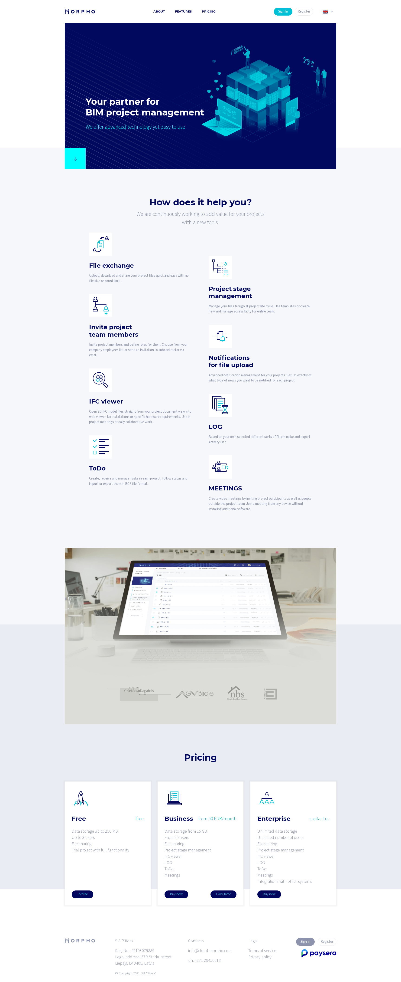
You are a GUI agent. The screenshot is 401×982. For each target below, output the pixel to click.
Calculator (223, 894)
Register (304, 11)
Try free (82, 894)
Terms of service (262, 951)
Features (183, 11)
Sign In (283, 11)
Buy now (176, 894)
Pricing (209, 11)
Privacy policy (260, 957)
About (159, 11)
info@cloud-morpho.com (210, 951)
